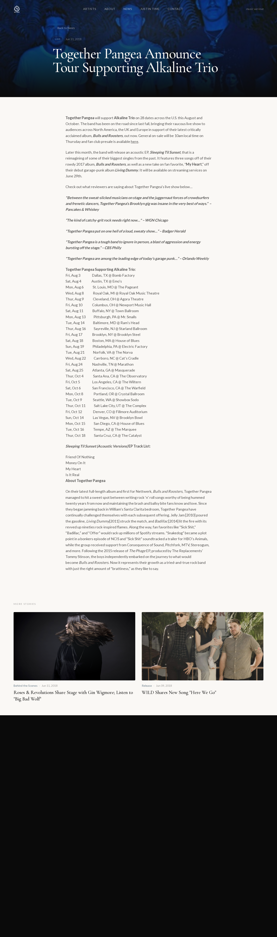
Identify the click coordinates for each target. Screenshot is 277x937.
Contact (175, 9)
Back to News (66, 28)
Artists (89, 9)
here (134, 141)
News (127, 9)
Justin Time (150, 9)
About (110, 9)
